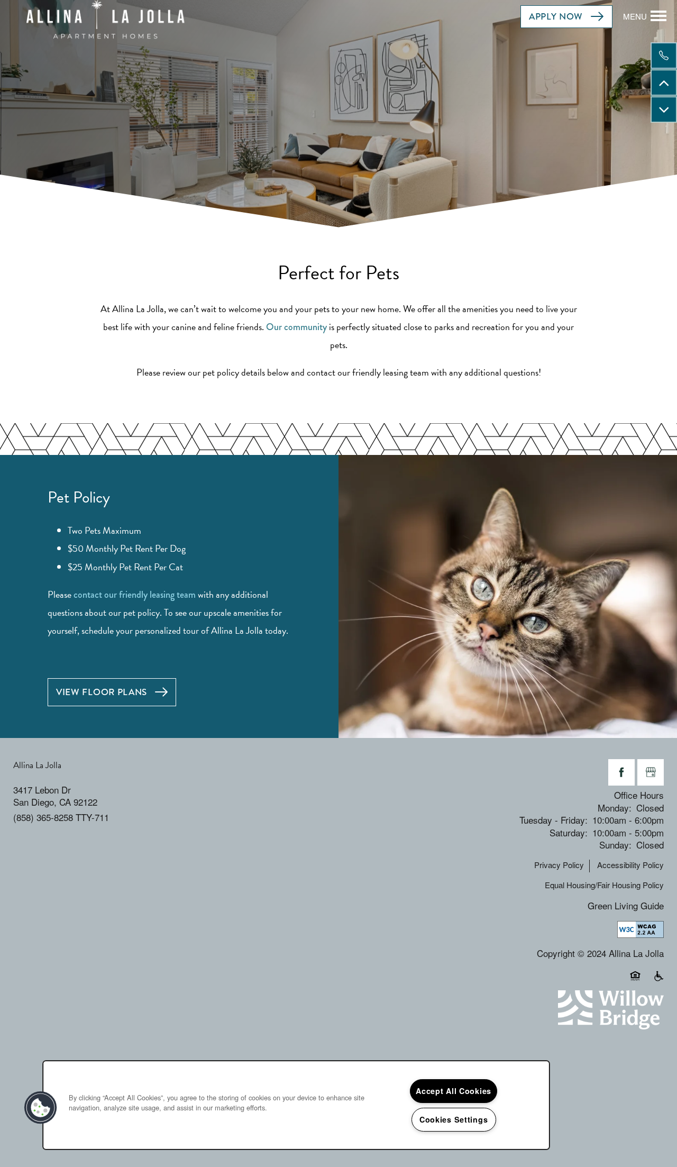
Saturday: (569, 832)
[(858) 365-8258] (664, 55)
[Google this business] (650, 772)
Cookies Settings (453, 1119)
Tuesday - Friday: (553, 819)
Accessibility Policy (630, 865)
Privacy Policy (559, 865)
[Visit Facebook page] (621, 772)
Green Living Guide (626, 905)
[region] (296, 1105)
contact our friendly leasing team (135, 594)
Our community (296, 327)
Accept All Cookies (453, 1091)
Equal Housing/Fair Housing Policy (604, 885)
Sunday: (615, 844)
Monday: (615, 807)
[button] (566, 16)
